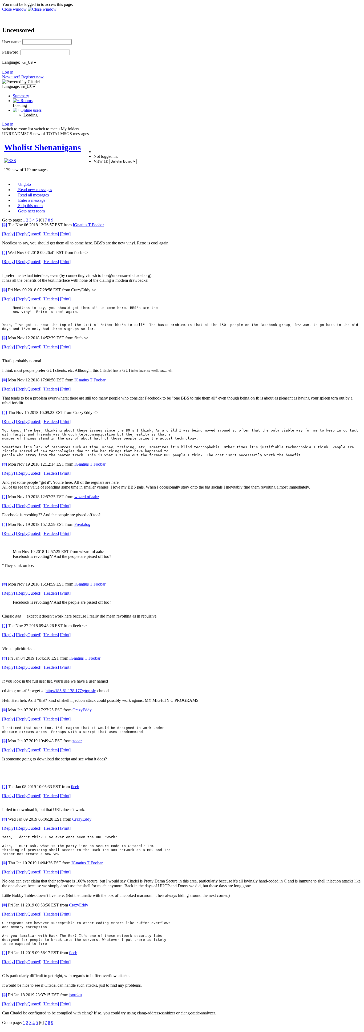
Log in (7, 72)
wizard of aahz (86, 496)
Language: (11, 62)
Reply (8, 234)
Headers (50, 234)
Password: (10, 52)
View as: (101, 161)
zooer (77, 741)
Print (65, 234)
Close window (15, 9)
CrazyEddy (82, 710)
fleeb (75, 786)
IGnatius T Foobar (88, 225)
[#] (4, 225)
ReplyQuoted (28, 234)
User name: (11, 41)
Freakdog (82, 524)
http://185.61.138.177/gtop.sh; (71, 690)
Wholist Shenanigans (42, 147)
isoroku (75, 995)
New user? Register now (23, 77)
